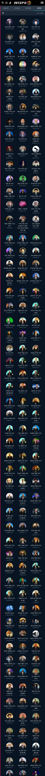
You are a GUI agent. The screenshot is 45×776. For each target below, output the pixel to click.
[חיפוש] (3, 12)
